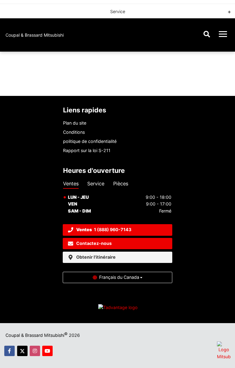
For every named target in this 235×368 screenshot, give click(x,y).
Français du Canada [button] (119, 277)
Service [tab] (95, 183)
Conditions (74, 132)
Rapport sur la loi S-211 (86, 150)
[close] (225, 9)
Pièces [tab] (120, 183)
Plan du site (74, 123)
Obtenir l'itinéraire (96, 257)
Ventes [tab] (71, 183)
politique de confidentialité (90, 141)
